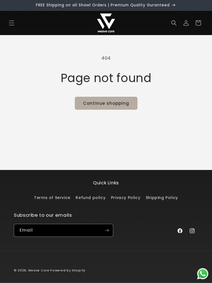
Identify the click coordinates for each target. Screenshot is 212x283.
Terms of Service (52, 197)
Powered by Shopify (67, 270)
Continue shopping (106, 103)
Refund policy (90, 197)
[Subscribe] (107, 230)
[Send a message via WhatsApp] (202, 273)
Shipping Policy (162, 197)
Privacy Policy (125, 197)
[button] (12, 23)
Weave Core (38, 270)
